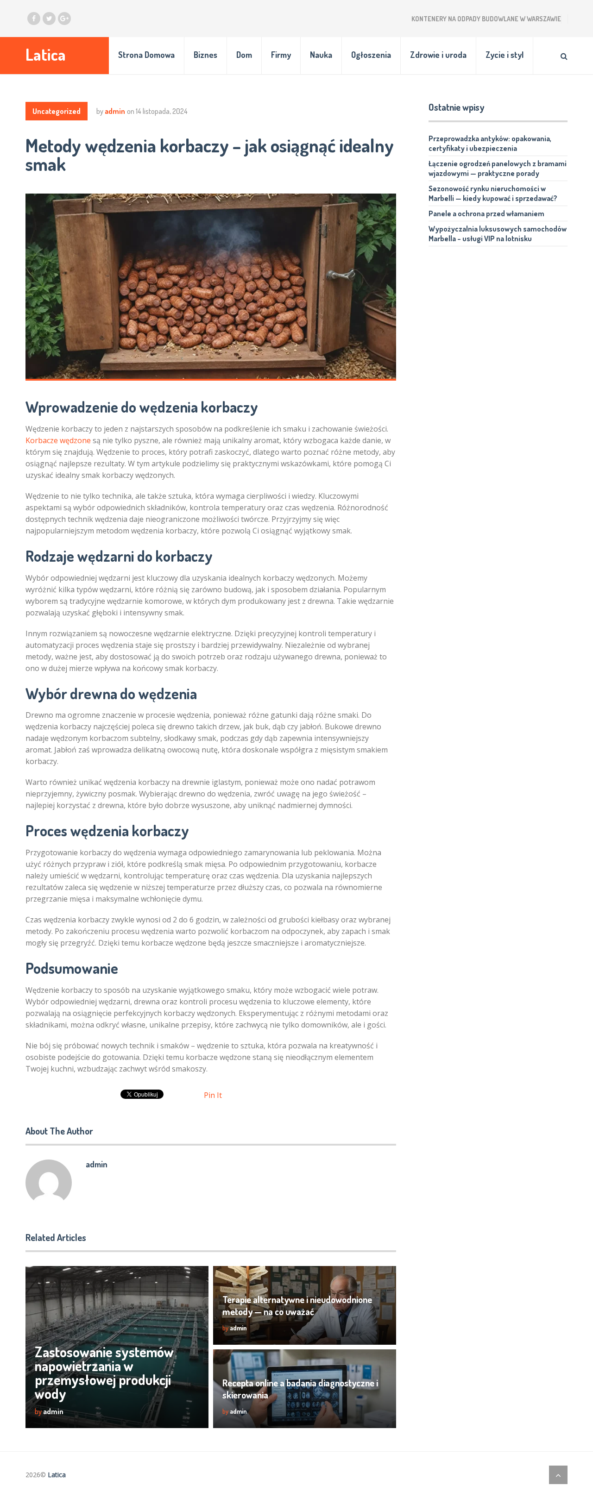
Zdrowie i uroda (438, 55)
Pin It (213, 1095)
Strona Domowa (146, 55)
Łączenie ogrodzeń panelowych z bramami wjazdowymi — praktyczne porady (498, 168)
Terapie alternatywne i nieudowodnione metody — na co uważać (297, 1305)
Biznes (205, 55)
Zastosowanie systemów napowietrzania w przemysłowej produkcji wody (104, 1372)
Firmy (281, 55)
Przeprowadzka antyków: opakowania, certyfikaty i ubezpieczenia (490, 143)
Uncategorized (56, 111)
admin (115, 111)
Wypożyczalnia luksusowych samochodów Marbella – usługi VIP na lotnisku (498, 233)
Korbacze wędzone (58, 440)
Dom (244, 55)
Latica (45, 54)
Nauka (321, 55)
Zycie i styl (505, 55)
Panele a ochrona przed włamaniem (486, 213)
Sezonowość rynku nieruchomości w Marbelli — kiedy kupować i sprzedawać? (493, 193)
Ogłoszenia (371, 55)
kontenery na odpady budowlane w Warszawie (486, 19)
